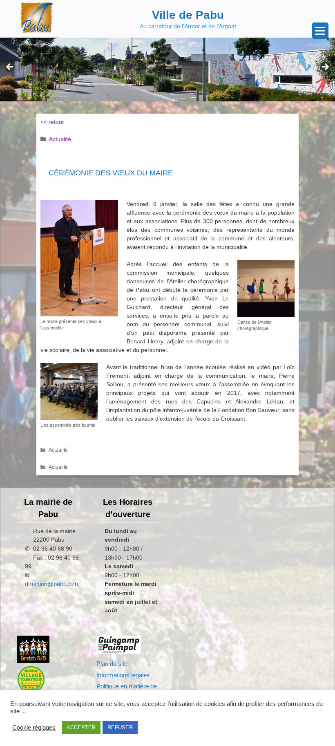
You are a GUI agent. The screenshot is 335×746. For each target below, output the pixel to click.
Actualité (60, 139)
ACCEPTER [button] (81, 727)
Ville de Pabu (188, 15)
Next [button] (325, 67)
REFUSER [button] (120, 727)
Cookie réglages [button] (34, 727)
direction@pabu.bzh (51, 583)
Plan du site (111, 663)
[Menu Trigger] (320, 30)
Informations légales (123, 675)
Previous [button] (10, 67)
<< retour (52, 122)
